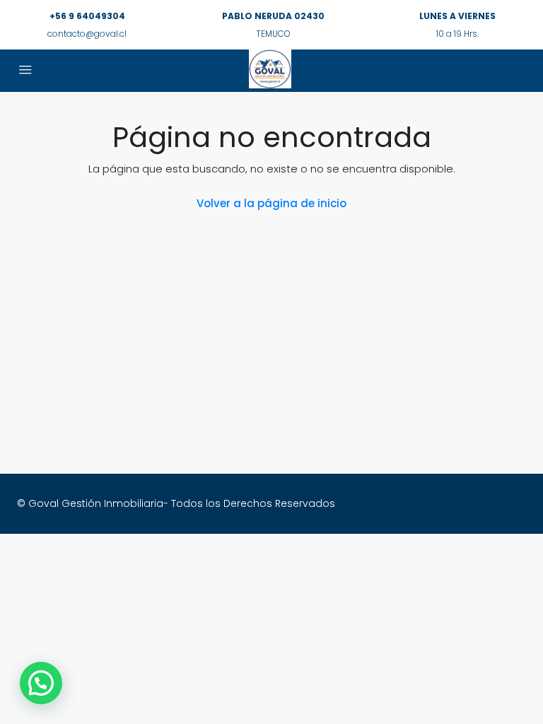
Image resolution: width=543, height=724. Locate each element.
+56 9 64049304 (87, 16)
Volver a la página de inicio (271, 203)
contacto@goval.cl (87, 34)
